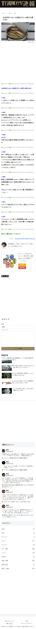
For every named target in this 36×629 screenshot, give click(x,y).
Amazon (22, 264)
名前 (2, 324)
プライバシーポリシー (27, 623)
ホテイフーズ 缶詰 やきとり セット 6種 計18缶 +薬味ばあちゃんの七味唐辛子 (25, 256)
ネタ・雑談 (5, 276)
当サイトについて (9, 621)
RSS (27, 621)
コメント (4, 329)
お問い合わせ (9, 623)
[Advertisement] (18, 62)
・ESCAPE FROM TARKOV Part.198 (24, 238)
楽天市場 (22, 267)
